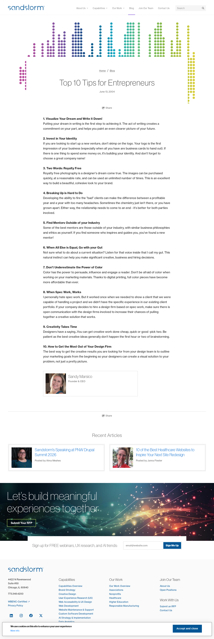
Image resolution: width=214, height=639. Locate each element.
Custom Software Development (76, 613)
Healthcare (115, 597)
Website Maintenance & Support (76, 609)
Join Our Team (146, 8)
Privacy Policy (15, 605)
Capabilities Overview (70, 586)
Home (102, 70)
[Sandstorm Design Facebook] (31, 615)
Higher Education (118, 601)
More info (14, 631)
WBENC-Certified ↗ (19, 601)
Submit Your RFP (21, 523)
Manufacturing (131, 605)
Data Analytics (66, 621)
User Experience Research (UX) (76, 597)
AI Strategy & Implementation (75, 617)
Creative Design (67, 594)
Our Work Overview (119, 586)
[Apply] (203, 8)
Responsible (116, 605)
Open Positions (168, 589)
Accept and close (187, 628)
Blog (131, 8)
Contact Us (164, 8)
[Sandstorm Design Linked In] (11, 615)
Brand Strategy (67, 589)
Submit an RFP (168, 606)
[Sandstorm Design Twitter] (41, 615)
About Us (165, 586)
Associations (116, 589)
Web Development (69, 605)
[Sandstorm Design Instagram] (21, 615)
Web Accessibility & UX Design (75, 601)
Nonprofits (115, 594)
